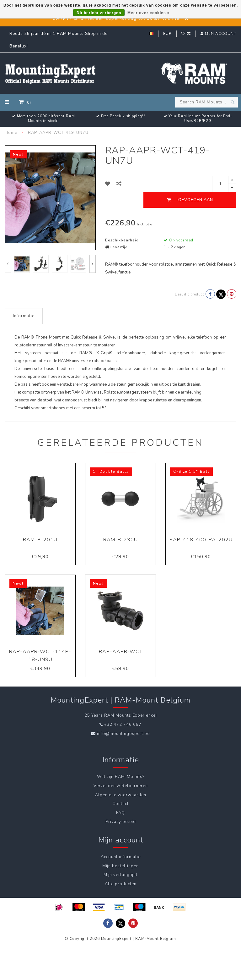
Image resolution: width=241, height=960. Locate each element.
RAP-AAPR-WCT (120, 651)
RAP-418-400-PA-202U (201, 539)
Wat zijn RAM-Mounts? (120, 777)
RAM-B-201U (40, 539)
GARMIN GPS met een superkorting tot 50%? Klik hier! (117, 18)
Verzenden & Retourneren (121, 786)
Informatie (24, 316)
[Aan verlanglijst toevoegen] (107, 183)
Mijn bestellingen (120, 866)
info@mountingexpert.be (123, 734)
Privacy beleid (120, 822)
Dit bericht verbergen (99, 13)
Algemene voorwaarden (120, 795)
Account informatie (121, 857)
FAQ (120, 813)
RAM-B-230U (120, 539)
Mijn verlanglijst (120, 875)
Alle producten (121, 884)
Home (11, 132)
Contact (120, 804)
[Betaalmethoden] (59, 907)
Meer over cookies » (148, 13)
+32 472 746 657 (123, 724)
